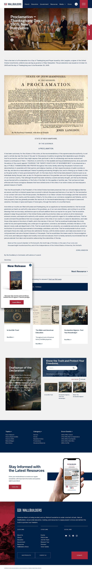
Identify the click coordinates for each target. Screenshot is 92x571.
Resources (54, 4)
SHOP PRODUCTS (26, 555)
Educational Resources (39, 443)
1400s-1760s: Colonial (67, 434)
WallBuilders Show (23, 546)
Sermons (35, 434)
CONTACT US (43, 555)
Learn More (16, 302)
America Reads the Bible (12, 436)
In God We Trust (48, 394)
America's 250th (10, 438)
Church (27, 4)
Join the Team (45, 539)
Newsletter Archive (38, 438)
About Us (20, 535)
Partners (43, 544)
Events (43, 535)
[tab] (75, 379)
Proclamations (37, 441)
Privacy (39, 568)
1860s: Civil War (65, 443)
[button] (23, 405)
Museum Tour (45, 542)
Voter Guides (45, 546)
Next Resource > (79, 271)
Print (12, 39)
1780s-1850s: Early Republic (68, 438)
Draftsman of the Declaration (20, 369)
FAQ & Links (44, 537)
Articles (35, 436)
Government (44, 4)
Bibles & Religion (10, 441)
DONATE (79, 555)
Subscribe (15, 487)
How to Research (10, 434)
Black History (9, 443)
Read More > (10, 337)
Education (34, 4)
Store (70, 4)
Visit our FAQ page (55, 279)
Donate (89, 32)
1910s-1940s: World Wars (67, 441)
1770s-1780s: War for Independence (70, 436)
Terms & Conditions (32, 568)
